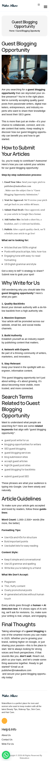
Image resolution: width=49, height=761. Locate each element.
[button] (6, 755)
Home (12, 31)
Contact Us (7, 739)
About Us (6, 735)
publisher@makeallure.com (17, 186)
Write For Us (8, 744)
